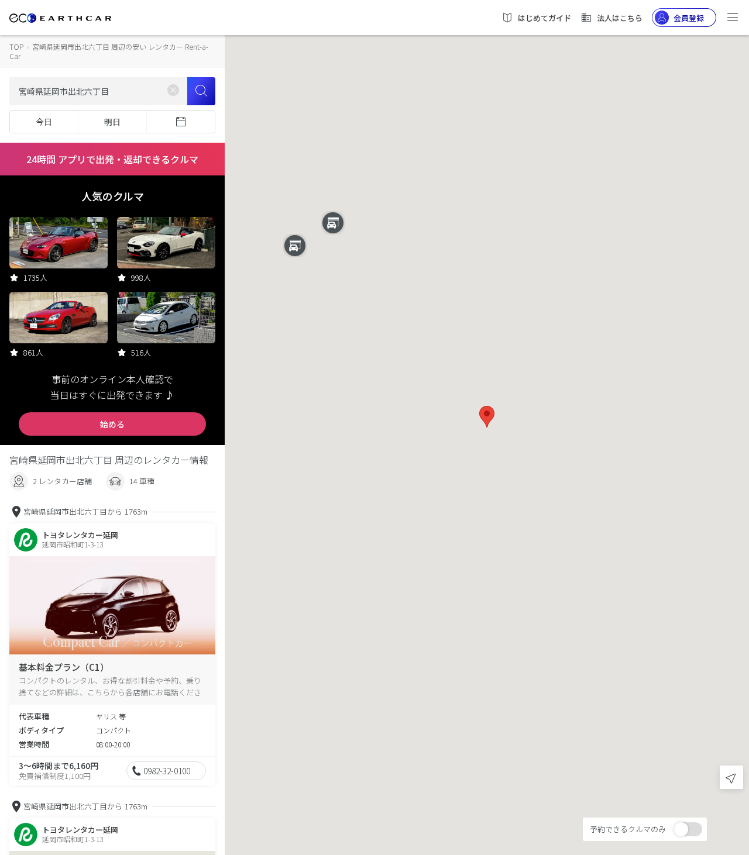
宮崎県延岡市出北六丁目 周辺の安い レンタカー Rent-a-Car (108, 51)
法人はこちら (620, 17)
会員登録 (689, 17)
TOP (16, 46)
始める (112, 424)
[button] (486, 417)
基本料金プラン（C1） (64, 667)
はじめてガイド (544, 17)
